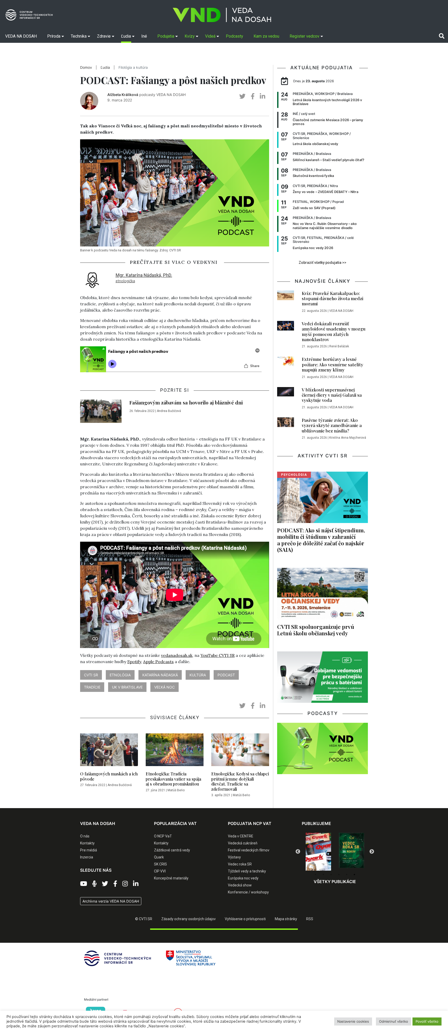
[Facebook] (115, 883)
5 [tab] (346, 874)
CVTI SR (91, 675)
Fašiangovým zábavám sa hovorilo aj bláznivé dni (186, 402)
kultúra (198, 675)
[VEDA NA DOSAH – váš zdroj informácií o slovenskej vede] (222, 15)
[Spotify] (94, 883)
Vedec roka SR (240, 864)
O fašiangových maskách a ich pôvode (109, 776)
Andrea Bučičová (169, 411)
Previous (297, 851)
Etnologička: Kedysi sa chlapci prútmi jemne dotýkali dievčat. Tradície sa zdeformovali (240, 781)
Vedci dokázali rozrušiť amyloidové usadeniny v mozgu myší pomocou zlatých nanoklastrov (334, 331)
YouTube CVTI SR (217, 655)
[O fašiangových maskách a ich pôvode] (109, 751)
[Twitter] (105, 883)
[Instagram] (125, 883)
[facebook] (253, 96)
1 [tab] (315, 874)
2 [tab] (323, 874)
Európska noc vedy (243, 878)
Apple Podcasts (158, 661)
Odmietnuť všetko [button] (393, 1021)
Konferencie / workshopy (248, 892)
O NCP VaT (163, 836)
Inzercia (86, 857)
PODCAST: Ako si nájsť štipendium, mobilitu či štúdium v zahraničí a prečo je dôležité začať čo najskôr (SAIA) (321, 539)
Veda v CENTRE (240, 836)
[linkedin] (262, 96)
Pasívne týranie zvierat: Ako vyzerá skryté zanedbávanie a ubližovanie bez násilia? (332, 425)
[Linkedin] (135, 883)
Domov (86, 67)
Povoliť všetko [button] (427, 1021)
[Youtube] (83, 883)
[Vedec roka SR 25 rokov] (351, 850)
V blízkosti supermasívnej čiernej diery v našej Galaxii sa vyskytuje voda (332, 395)
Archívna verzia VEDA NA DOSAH (110, 901)
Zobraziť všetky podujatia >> (322, 262)
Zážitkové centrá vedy (172, 850)
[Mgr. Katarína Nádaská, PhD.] (92, 279)
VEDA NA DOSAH (341, 311)
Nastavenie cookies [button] (353, 1021)
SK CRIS (160, 864)
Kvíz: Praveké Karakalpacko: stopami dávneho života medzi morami (332, 298)
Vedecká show (240, 885)
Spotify (134, 661)
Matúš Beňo (176, 790)
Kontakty (87, 843)
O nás (84, 836)
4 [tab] (338, 874)
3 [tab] (331, 874)
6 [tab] (354, 874)
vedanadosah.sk (176, 655)
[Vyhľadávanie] (441, 36)
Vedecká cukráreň (242, 843)
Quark (159, 857)
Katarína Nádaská (160, 675)
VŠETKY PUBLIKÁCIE (335, 881)
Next (371, 851)
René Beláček (339, 346)
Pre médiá (88, 850)
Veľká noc (164, 687)
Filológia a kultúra (133, 67)
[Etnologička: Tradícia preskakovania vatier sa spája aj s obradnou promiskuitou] (175, 751)
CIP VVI (160, 871)
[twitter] (242, 96)
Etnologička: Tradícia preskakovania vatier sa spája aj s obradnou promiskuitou (173, 779)
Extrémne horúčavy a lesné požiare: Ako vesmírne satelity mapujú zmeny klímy (332, 364)
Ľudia (105, 67)
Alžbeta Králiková (122, 94)
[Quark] (318, 852)
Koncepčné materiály (171, 878)
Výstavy (234, 857)
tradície (92, 687)
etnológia (120, 675)
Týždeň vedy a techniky (247, 871)
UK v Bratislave (127, 687)
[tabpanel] (318, 852)
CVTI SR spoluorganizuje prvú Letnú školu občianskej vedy (315, 630)
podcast (226, 675)
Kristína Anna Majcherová (347, 437)
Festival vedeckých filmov (248, 850)
